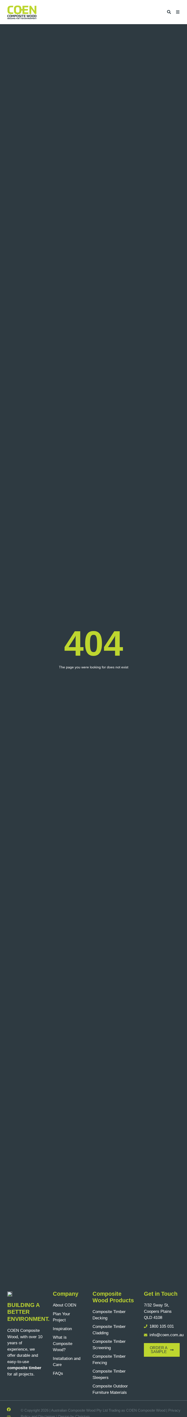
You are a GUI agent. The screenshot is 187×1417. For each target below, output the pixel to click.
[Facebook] (9, 1409)
